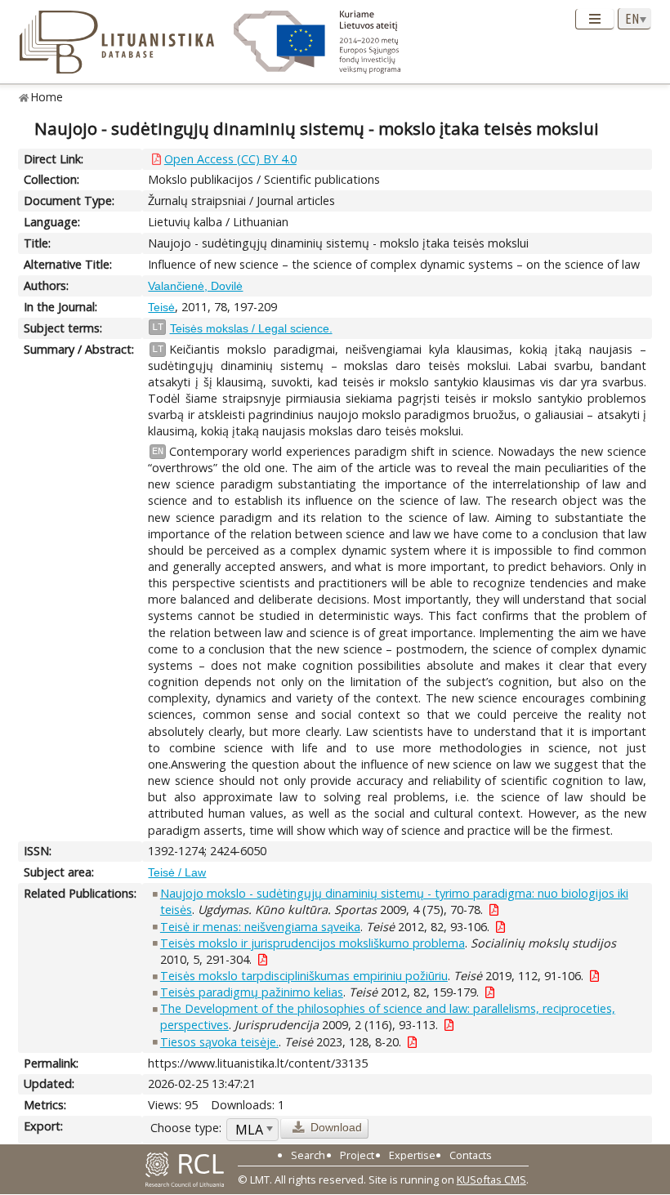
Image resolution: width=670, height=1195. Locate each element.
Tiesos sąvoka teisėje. (219, 1042)
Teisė (161, 307)
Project (357, 1155)
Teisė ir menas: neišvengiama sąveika (260, 926)
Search (308, 1155)
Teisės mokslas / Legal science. (251, 328)
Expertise (412, 1155)
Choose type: (185, 1127)
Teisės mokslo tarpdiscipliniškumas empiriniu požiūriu (304, 975)
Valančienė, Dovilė (195, 285)
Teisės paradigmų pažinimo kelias (251, 992)
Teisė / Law (177, 872)
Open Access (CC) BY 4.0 (230, 159)
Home (47, 97)
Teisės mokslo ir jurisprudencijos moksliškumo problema (312, 943)
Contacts (470, 1155)
